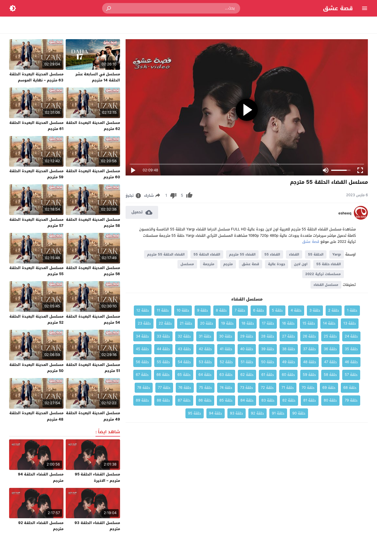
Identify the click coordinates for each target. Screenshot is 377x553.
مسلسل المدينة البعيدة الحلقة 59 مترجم (36, 174)
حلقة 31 (205, 336)
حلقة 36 (330, 348)
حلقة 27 (288, 336)
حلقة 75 (205, 387)
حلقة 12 (142, 310)
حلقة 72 (267, 387)
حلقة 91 (278, 413)
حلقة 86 (205, 400)
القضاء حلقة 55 (328, 264)
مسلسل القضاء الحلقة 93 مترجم (97, 525)
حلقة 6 (258, 310)
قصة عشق (338, 8)
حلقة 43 (184, 348)
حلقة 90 (299, 413)
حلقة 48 (309, 361)
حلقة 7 (240, 310)
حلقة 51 (247, 361)
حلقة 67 (142, 374)
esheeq (344, 213)
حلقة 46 (351, 361)
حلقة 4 (296, 310)
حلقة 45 (142, 348)
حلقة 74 (226, 387)
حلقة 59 (309, 374)
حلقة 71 (288, 387)
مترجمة (208, 264)
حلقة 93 (236, 413)
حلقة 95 (194, 413)
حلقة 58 (330, 374)
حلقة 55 (163, 361)
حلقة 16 (288, 323)
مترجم (228, 264)
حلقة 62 (247, 374)
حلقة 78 (143, 387)
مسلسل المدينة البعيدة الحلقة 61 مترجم (36, 125)
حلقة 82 (289, 400)
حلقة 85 (226, 400)
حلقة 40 (246, 348)
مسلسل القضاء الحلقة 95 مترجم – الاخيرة (97, 477)
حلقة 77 (164, 387)
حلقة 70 (308, 387)
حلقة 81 (309, 400)
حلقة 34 (142, 336)
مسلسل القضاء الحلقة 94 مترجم (40, 477)
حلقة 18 (247, 323)
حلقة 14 (329, 323)
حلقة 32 (184, 336)
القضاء (294, 254)
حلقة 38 (288, 348)
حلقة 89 (142, 400)
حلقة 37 (309, 348)
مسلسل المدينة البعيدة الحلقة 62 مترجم (93, 125)
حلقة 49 (288, 361)
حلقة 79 (351, 400)
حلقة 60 (288, 374)
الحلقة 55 (315, 254)
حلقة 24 (351, 336)
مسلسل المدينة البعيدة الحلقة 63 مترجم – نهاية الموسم (36, 77)
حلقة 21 (186, 323)
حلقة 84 (247, 400)
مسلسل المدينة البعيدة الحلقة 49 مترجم (93, 416)
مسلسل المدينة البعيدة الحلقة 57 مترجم (36, 222)
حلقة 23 (144, 323)
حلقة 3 (314, 310)
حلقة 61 (267, 374)
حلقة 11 (163, 310)
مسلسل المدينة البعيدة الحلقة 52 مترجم (36, 319)
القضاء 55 (272, 254)
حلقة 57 (351, 374)
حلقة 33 (163, 336)
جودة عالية (276, 264)
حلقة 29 (246, 336)
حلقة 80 (330, 400)
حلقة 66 (163, 374)
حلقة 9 (202, 310)
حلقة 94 (215, 413)
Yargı (336, 254)
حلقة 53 (205, 361)
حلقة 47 (330, 361)
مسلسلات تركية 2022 (323, 274)
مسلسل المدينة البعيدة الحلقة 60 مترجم (93, 174)
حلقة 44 (163, 348)
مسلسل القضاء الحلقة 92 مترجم (40, 525)
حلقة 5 (277, 310)
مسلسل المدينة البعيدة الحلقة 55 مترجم (36, 270)
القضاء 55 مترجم (242, 254)
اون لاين (300, 264)
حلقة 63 (226, 374)
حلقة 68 (350, 387)
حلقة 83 (268, 400)
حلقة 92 (257, 413)
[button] (109, 8)
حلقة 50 (267, 361)
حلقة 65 (184, 374)
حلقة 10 (183, 310)
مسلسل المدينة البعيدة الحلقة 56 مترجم (93, 270)
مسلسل (187, 264)
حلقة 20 (206, 323)
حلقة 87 (184, 400)
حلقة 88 (163, 400)
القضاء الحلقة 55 (206, 254)
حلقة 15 (308, 323)
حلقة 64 (205, 374)
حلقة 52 (226, 361)
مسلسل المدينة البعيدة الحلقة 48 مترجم (36, 416)
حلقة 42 (205, 348)
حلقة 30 (225, 336)
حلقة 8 (221, 310)
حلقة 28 (267, 336)
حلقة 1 (352, 310)
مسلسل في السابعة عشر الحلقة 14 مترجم (97, 77)
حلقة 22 (165, 323)
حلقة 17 (268, 323)
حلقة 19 (227, 323)
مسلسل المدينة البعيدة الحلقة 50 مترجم (36, 367)
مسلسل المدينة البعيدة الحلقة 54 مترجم (93, 319)
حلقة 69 (329, 387)
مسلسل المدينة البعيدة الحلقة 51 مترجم (93, 367)
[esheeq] (361, 218)
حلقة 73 (246, 387)
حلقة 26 (309, 336)
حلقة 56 (142, 361)
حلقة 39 (267, 348)
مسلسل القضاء (326, 285)
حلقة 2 (333, 310)
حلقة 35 (351, 348)
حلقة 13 (349, 323)
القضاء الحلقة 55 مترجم (166, 254)
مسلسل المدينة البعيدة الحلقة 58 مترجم (93, 222)
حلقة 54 (184, 361)
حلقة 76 (184, 387)
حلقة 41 (226, 348)
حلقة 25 (330, 336)
